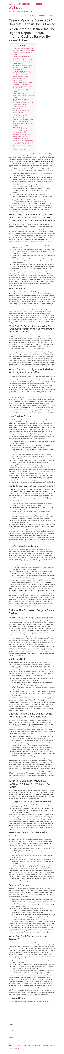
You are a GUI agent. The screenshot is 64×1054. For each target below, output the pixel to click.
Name (11, 1024)
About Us (32, 15)
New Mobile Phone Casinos (21, 114)
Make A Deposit (17, 80)
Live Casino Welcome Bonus (21, 75)
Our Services (41, 15)
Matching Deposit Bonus (20, 149)
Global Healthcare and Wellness (25, 5)
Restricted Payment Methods (21, 110)
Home (25, 15)
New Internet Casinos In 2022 (22, 56)
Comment (12, 1004)
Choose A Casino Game (20, 132)
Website (11, 1037)
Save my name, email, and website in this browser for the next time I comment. (32, 1045)
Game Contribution (18, 127)
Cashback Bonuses (18, 93)
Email (11, 1030)
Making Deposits (18, 112)
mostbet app (18, 323)
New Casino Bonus (18, 69)
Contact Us (51, 15)
